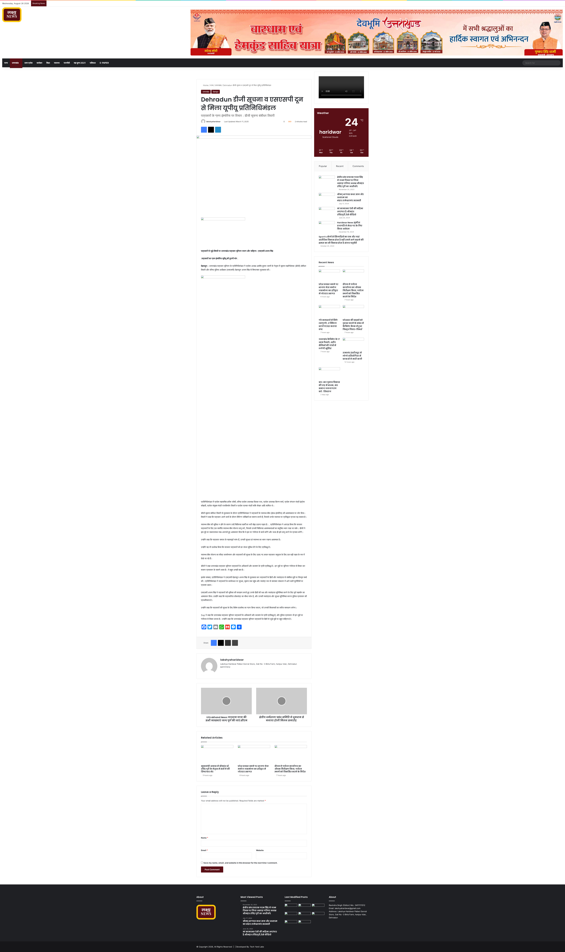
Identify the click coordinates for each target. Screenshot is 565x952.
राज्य (6, 63)
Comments (358, 166)
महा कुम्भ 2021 (80, 63)
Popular (323, 166)
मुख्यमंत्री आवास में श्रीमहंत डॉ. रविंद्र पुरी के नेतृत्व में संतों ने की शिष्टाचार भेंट (215, 769)
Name (204, 838)
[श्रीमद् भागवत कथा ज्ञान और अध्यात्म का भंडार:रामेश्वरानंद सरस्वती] (327, 198)
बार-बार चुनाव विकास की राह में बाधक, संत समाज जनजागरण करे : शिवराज (329, 387)
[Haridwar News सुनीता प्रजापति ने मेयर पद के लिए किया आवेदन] (327, 226)
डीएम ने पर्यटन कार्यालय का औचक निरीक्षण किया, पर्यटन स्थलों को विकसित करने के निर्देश (290, 769)
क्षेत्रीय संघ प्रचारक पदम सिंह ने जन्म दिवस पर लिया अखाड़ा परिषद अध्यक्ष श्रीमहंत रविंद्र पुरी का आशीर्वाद (350, 182)
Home (205, 85)
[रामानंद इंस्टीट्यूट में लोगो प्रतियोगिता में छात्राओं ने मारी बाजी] (353, 344)
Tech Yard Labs (257, 947)
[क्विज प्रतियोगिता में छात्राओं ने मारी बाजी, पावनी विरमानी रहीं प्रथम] (304, 923)
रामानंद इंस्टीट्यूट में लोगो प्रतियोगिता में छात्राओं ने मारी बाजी (352, 355)
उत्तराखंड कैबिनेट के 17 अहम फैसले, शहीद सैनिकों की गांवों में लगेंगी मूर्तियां (329, 344)
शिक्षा (48, 63)
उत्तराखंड (15, 63)
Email (204, 850)
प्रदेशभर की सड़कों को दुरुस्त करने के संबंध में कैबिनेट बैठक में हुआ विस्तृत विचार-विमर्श (353, 325)
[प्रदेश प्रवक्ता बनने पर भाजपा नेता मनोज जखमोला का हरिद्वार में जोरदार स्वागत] (254, 754)
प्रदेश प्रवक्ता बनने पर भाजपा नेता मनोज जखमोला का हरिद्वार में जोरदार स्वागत (253, 769)
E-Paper (104, 63)
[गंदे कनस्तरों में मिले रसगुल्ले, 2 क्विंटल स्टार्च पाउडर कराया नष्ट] (329, 311)
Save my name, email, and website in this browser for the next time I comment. (240, 863)
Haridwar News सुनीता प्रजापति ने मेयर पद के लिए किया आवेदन (349, 225)
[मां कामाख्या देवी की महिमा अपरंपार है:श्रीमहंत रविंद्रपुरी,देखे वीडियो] (327, 212)
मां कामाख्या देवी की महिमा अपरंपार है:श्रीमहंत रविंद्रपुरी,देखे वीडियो (350, 211)
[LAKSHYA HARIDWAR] (11, 14)
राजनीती (67, 63)
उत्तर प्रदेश (28, 63)
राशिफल (93, 63)
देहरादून (215, 92)
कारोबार (39, 63)
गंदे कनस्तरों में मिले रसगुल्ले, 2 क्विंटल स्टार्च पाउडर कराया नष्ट (328, 325)
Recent (339, 166)
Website (260, 850)
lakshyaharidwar (213, 121)
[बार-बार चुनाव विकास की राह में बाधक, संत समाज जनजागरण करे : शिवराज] (329, 373)
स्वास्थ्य (57, 63)
